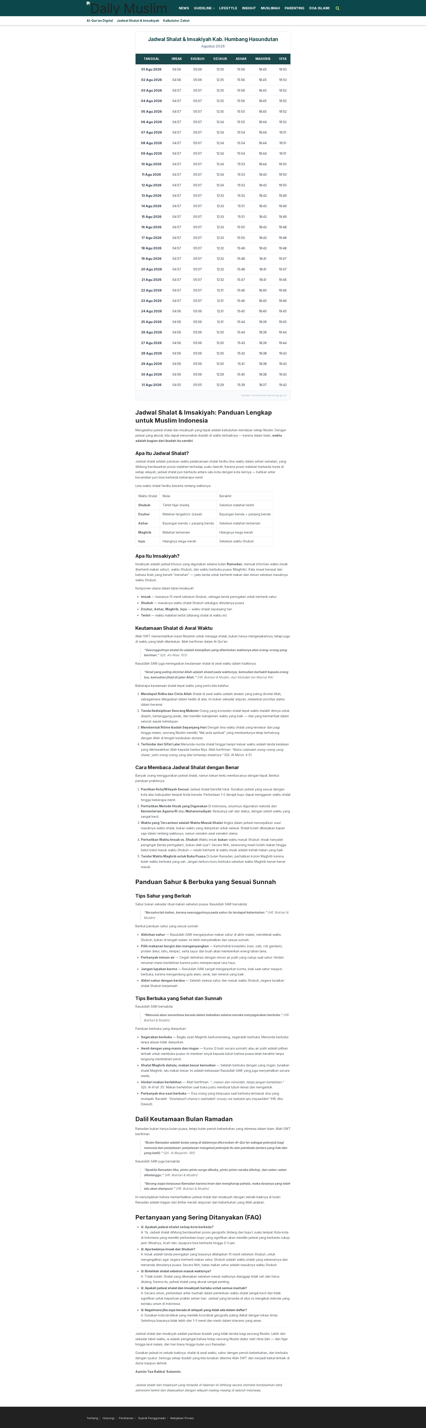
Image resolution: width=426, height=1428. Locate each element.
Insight (249, 8)
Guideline (203, 8)
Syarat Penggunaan (152, 1418)
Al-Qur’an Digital (100, 20)
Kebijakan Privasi (182, 1418)
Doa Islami (319, 8)
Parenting (294, 8)
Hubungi (108, 1418)
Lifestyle (228, 8)
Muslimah (270, 8)
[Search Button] (337, 8)
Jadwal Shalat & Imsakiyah (138, 20)
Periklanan (126, 1418)
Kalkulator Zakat (176, 20)
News (184, 8)
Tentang (92, 1418)
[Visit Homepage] (127, 8)
